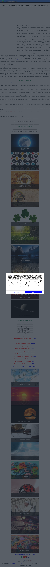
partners (12, 275)
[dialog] (25, 283)
